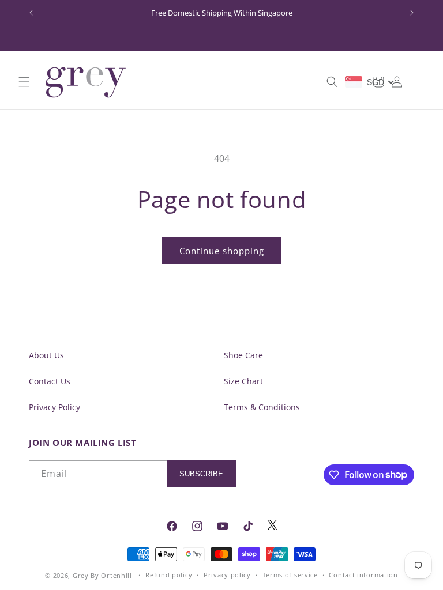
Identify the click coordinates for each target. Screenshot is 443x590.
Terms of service (290, 574)
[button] (24, 81)
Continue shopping (221, 250)
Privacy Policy (54, 407)
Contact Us (49, 381)
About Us (46, 355)
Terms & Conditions (262, 407)
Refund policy (168, 574)
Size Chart (243, 381)
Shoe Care (243, 355)
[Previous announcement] (31, 12)
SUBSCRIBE (201, 474)
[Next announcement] (412, 12)
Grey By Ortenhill (102, 575)
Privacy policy (227, 574)
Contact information (363, 574)
